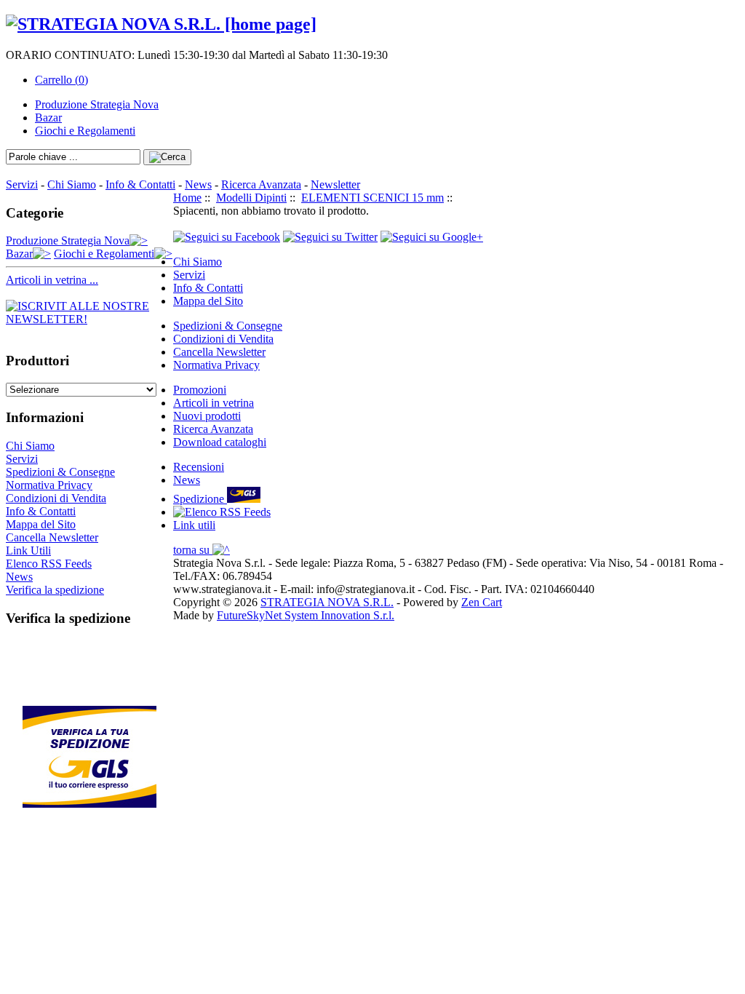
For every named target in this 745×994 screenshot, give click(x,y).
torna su (192, 550)
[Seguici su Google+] (432, 237)
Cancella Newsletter (52, 537)
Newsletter (335, 184)
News (198, 184)
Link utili (194, 525)
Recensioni (198, 467)
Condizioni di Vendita (56, 498)
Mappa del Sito (41, 524)
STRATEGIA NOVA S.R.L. (327, 602)
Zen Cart (481, 602)
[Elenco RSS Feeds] (222, 512)
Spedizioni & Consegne (60, 472)
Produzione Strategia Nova (97, 104)
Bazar (48, 117)
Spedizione (200, 499)
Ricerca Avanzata (261, 184)
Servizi (22, 184)
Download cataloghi (219, 442)
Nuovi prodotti (207, 416)
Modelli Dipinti (251, 197)
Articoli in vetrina (213, 403)
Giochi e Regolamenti (85, 130)
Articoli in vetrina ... (52, 280)
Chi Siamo (71, 184)
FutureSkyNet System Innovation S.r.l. (305, 615)
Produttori (37, 360)
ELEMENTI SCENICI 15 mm (372, 197)
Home (187, 197)
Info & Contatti (140, 184)
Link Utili (28, 550)
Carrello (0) (61, 79)
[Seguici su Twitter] (330, 237)
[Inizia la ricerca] (167, 157)
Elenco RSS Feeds (49, 563)
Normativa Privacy (49, 485)
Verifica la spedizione (55, 590)
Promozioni (199, 389)
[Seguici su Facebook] (226, 237)
